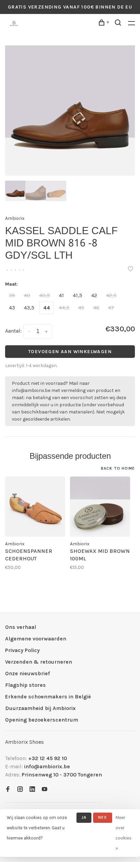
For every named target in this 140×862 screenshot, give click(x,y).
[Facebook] (8, 789)
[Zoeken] (119, 24)
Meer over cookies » (124, 833)
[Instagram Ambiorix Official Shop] (20, 789)
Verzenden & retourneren (38, 662)
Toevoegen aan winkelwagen (70, 351)
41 (61, 295)
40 (27, 295)
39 (12, 295)
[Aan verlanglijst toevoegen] (130, 269)
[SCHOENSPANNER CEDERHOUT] (35, 507)
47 (111, 307)
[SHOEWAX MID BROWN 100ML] (100, 507)
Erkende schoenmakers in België (48, 696)
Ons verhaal (20, 627)
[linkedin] (32, 789)
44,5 (64, 307)
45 (81, 307)
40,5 (44, 295)
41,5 (77, 295)
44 (46, 307)
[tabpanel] (70, 110)
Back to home (118, 468)
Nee (102, 817)
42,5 (111, 295)
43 (12, 307)
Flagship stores (25, 685)
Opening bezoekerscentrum (41, 719)
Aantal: (13, 331)
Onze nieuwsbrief (27, 673)
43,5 (29, 307)
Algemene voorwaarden (35, 638)
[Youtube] (44, 789)
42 (94, 295)
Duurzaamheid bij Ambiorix (40, 708)
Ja (84, 817)
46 (96, 307)
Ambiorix (14, 218)
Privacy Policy (22, 650)
